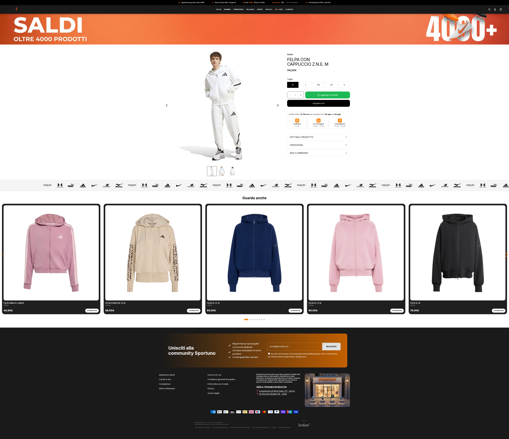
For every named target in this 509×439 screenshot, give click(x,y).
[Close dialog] (291, 194)
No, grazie (254, 242)
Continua (254, 234)
